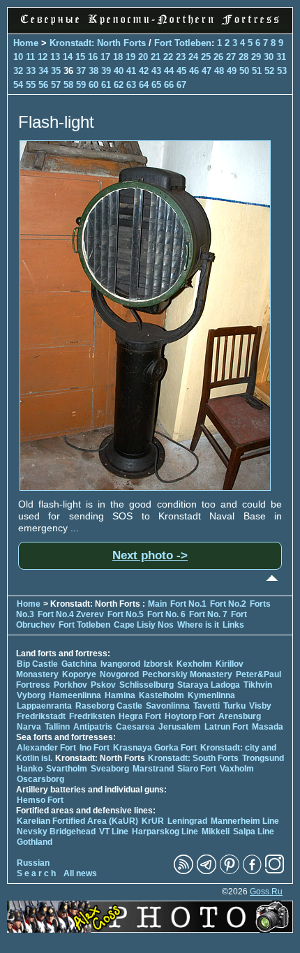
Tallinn (57, 727)
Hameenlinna (75, 695)
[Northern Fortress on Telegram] (206, 871)
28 (243, 57)
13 (55, 57)
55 (31, 85)
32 (18, 71)
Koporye (79, 674)
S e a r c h (36, 873)
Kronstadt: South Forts (193, 758)
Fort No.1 (189, 604)
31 (281, 57)
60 (93, 85)
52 (269, 71)
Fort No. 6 (167, 614)
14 (68, 57)
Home (25, 43)
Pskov (103, 685)
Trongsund (263, 758)
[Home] (150, 25)
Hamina (120, 695)
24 (193, 57)
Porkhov (70, 685)
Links (233, 625)
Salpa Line (253, 831)
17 (105, 57)
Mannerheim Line (245, 821)
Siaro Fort (196, 769)
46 (194, 71)
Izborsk (158, 664)
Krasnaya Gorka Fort (155, 748)
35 (56, 71)
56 (43, 85)
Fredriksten (92, 716)
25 (206, 57)
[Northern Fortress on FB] (252, 871)
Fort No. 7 (209, 614)
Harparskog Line (165, 831)
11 (30, 57)
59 (81, 85)
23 (181, 57)
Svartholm (66, 769)
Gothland (34, 842)
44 (169, 71)
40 (118, 71)
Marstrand (153, 769)
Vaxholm (237, 769)
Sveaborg (110, 769)
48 (219, 71)
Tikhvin (257, 685)
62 (118, 85)
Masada (267, 727)
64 (144, 85)
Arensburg (239, 716)
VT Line (113, 831)
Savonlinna (168, 706)
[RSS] (183, 871)
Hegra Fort (140, 716)
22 (168, 57)
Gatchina (79, 664)
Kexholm (194, 664)
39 (106, 71)
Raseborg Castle (108, 706)
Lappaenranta (44, 706)
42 (144, 71)
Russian (33, 863)
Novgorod (119, 674)
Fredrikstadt (41, 716)
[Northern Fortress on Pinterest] (229, 871)
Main (157, 604)
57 (56, 85)
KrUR (153, 821)
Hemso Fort (40, 800)
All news (80, 873)
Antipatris (92, 727)
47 (206, 71)
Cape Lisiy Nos (144, 625)
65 (156, 85)
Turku (234, 706)
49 (232, 71)
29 (256, 57)
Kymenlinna (211, 695)
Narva (29, 727)
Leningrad (187, 821)
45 (181, 71)
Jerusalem (179, 727)
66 (169, 85)
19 (130, 57)
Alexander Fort (46, 748)
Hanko (30, 769)
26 (218, 57)
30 (268, 57)
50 (244, 71)
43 (156, 71)
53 (282, 71)
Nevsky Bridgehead (56, 831)
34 (43, 71)
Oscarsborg (40, 779)
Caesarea (135, 727)
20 (143, 57)
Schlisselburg (146, 685)
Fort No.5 (125, 614)
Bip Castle (37, 664)
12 (42, 57)
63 (131, 85)
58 (68, 85)
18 (118, 57)
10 (18, 57)
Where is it (198, 625)
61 (106, 85)
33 (31, 71)
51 (257, 71)
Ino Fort (95, 748)
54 (18, 85)
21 (155, 57)
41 (131, 71)
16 (93, 57)
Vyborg (31, 695)
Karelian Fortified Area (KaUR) (77, 821)
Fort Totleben (182, 43)
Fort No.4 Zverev (71, 614)
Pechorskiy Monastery (187, 674)
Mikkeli (216, 831)
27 (231, 57)
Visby (260, 706)
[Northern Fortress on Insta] (275, 871)
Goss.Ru (266, 891)
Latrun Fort (226, 727)
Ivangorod (120, 664)
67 (181, 85)
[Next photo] (145, 487)
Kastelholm (161, 695)
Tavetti (206, 706)
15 (80, 57)
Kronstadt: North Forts (99, 43)
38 (93, 71)
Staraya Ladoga (208, 685)
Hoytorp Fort (190, 716)
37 (81, 71)
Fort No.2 (229, 604)
